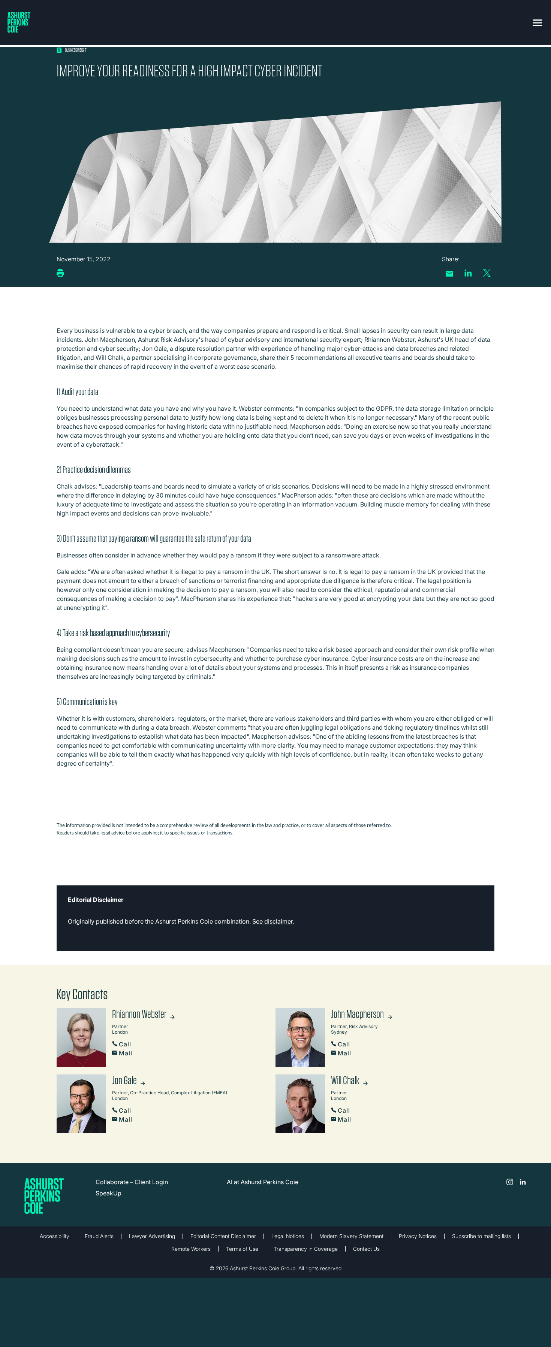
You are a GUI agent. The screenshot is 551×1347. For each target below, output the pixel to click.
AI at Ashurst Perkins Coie (262, 1182)
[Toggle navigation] (538, 21)
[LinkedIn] (468, 272)
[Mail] (449, 273)
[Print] (60, 273)
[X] (486, 272)
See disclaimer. (273, 921)
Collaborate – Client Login (132, 1182)
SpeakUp (108, 1193)
